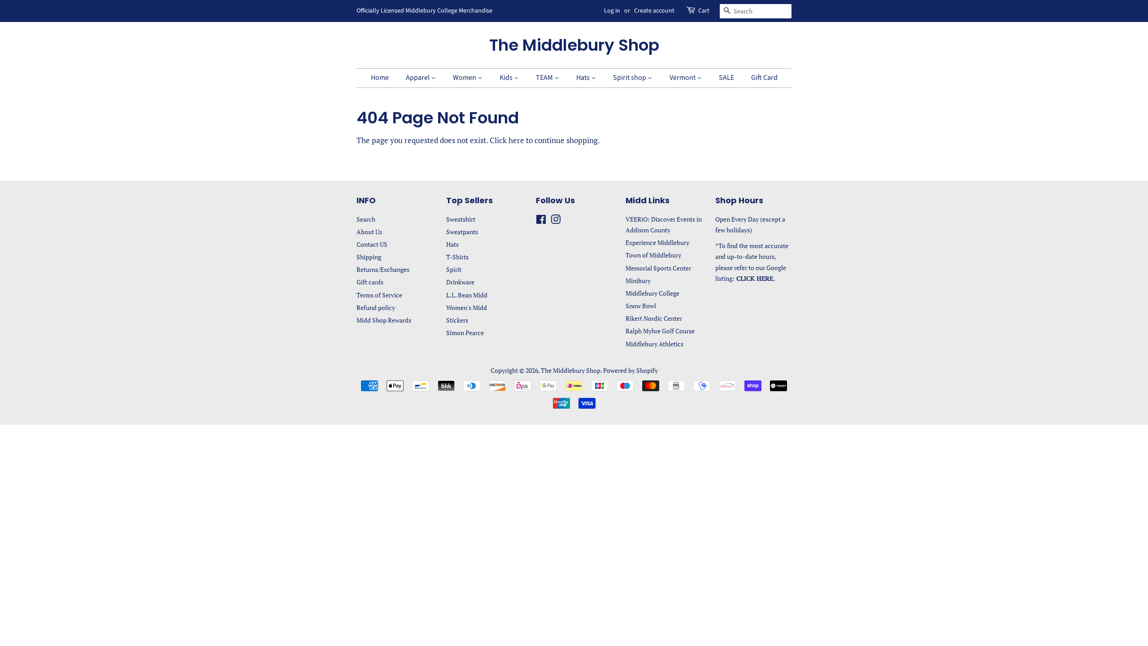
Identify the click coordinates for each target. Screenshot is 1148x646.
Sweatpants (462, 231)
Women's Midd (466, 307)
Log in (612, 10)
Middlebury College (652, 293)
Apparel (418, 78)
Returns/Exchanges (383, 269)
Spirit (453, 269)
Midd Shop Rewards (384, 320)
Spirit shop (630, 78)
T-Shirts (457, 257)
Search (366, 219)
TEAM (545, 78)
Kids (507, 78)
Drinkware (460, 282)
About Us (369, 231)
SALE (726, 78)
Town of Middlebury (653, 255)
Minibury (638, 280)
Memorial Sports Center (658, 268)
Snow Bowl (641, 305)
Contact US (372, 244)
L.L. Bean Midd (466, 295)
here (516, 140)
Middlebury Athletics (654, 344)
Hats (583, 78)
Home (380, 78)
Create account (654, 10)
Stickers (457, 320)
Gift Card (764, 78)
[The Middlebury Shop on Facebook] (541, 221)
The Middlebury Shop (574, 45)
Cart (703, 10)
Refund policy (376, 307)
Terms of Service (379, 295)
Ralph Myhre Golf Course (660, 331)
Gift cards (370, 282)
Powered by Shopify (630, 370)
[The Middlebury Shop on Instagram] (556, 221)
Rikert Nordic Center (654, 318)
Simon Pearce (465, 332)
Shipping (369, 257)
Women (465, 78)
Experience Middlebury (657, 242)
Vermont (683, 78)
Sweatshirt (460, 219)
